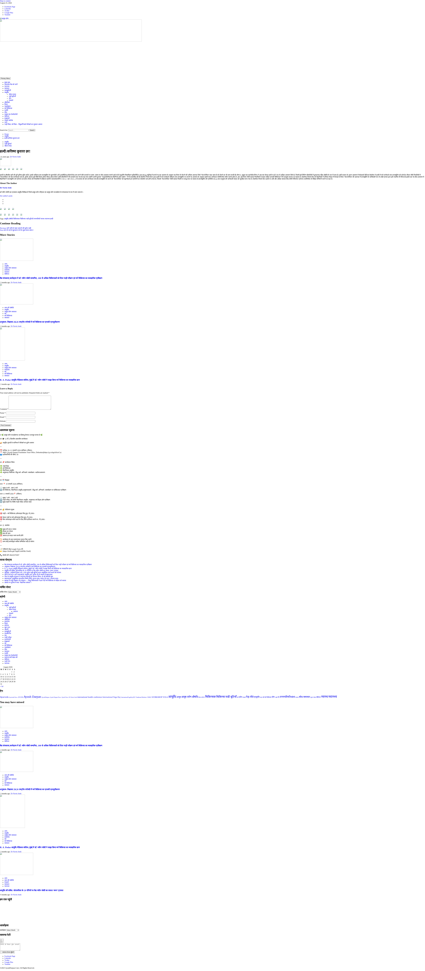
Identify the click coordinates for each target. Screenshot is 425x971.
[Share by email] (22, 170)
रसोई (276, 697)
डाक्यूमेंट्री (7, 90)
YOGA (165, 697)
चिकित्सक (16, 219)
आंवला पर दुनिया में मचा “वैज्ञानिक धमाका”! (17, 582)
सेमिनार (318, 697)
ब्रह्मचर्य (7, 118)
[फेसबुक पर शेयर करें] (2, 170)
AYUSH (20, 697)
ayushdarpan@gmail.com (11, 917)
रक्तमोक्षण (7, 106)
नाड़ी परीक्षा (8, 637)
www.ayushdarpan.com (10, 921)
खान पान (7, 627)
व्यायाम (297, 697)
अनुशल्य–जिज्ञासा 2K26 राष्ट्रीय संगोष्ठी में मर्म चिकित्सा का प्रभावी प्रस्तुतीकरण (30, 322)
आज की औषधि (9, 308)
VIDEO (149, 697)
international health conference (89, 697)
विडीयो (292, 697)
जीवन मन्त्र (12, 94)
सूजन (311, 697)
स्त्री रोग (7, 661)
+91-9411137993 (7, 913)
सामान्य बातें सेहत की (10, 657)
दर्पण (240, 697)
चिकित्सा (23, 219)
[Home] (0, 76)
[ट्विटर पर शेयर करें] (6, 170)
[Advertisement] (212, 58)
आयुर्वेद (6, 92)
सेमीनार (6, 116)
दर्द (238, 697)
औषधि (11, 219)
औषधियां (7, 102)
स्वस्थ (42, 219)
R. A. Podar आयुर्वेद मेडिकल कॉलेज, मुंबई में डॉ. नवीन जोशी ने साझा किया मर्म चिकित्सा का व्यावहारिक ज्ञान (40, 380)
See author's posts (6, 196)
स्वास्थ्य (6, 86)
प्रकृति (256, 697)
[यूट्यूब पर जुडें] (14, 210)
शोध (5, 112)
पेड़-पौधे (249, 696)
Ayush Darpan (32, 696)
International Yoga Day (112, 697)
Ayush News (65, 697)
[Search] (0, 128)
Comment (4, 409)
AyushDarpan (46, 697)
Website (3, 421)
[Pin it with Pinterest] (14, 170)
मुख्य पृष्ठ (7, 82)
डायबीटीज (7, 633)
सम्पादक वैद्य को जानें (10, 84)
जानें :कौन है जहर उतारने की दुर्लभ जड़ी (15, 228)
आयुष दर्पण (186, 696)
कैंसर (6, 104)
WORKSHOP (157, 697)
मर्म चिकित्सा (8, 108)
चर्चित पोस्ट (4, 592)
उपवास (15, 611)
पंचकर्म (11, 100)
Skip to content (5, 1)
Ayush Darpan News (55, 697)
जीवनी (6, 629)
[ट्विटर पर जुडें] (6, 210)
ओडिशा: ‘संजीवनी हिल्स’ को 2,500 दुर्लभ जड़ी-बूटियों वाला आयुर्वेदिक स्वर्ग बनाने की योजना (32, 572)
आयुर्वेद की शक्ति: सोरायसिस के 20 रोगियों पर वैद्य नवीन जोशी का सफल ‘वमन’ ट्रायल (31, 570)
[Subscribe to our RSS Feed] (10, 210)
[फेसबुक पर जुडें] (2, 210)
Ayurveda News (13, 697)
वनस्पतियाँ (37, 219)
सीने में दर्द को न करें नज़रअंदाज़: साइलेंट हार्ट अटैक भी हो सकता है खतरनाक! (28, 574)
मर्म (5, 314)
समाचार (6, 88)
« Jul (1, 686)
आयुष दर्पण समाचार (10, 268)
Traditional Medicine (141, 697)
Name (3, 413)
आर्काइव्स (3, 930)
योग (10, 98)
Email (2, 417)
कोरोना (6, 625)
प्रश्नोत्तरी (7, 639)
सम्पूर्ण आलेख (8, 120)
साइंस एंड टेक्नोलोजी (10, 114)
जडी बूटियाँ (12, 96)
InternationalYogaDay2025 (128, 697)
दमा (5, 635)
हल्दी (51, 219)
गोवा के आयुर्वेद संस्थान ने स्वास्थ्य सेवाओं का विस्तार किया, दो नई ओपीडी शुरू (28, 576)
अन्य (5, 122)
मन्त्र (261, 697)
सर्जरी (6, 110)
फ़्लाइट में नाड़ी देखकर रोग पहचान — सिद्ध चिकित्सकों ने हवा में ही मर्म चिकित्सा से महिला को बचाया (35, 580)
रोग (279, 697)
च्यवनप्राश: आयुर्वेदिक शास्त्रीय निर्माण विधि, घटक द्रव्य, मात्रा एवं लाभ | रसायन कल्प (31, 578)
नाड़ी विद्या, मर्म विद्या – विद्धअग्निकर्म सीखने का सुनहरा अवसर (23, 124)
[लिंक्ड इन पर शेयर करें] (18, 170)
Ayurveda (4, 697)
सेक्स (314, 697)
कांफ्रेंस (7, 270)
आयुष (179, 697)
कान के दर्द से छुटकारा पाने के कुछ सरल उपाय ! (17, 230)
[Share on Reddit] (10, 170)
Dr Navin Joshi (15, 157)
